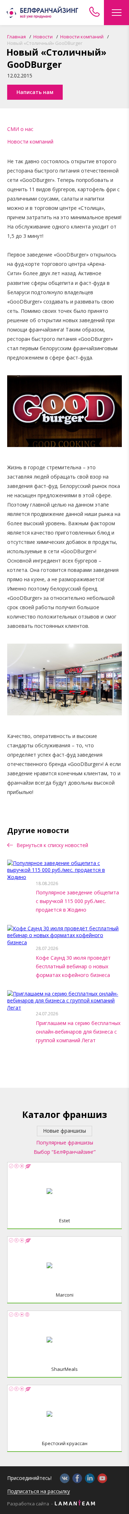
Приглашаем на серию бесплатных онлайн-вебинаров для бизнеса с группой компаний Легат (78, 1032)
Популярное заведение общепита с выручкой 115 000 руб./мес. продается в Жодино (77, 901)
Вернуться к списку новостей (51, 845)
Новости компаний (30, 141)
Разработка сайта (28, 1503)
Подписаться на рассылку (38, 1491)
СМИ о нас (20, 129)
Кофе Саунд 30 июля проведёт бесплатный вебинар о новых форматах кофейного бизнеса (73, 966)
